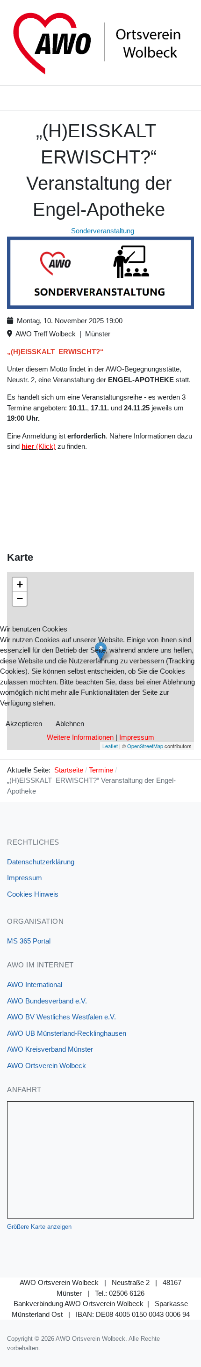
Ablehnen (70, 724)
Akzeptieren (24, 724)
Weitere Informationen (80, 737)
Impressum (136, 737)
